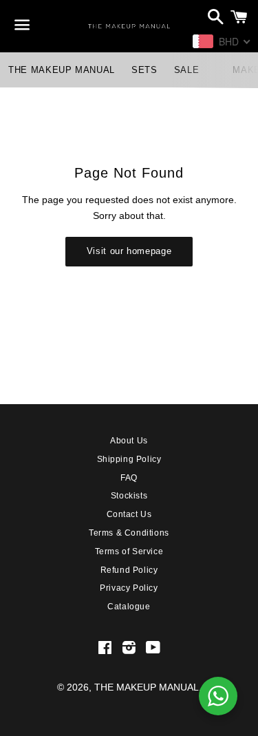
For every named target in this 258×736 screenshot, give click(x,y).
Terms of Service (129, 551)
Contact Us (129, 514)
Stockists (129, 496)
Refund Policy (129, 570)
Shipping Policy (129, 459)
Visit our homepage (129, 251)
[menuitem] (61, 69)
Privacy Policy (129, 588)
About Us (129, 440)
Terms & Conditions (129, 533)
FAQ (129, 478)
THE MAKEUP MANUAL (146, 687)
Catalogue (128, 606)
